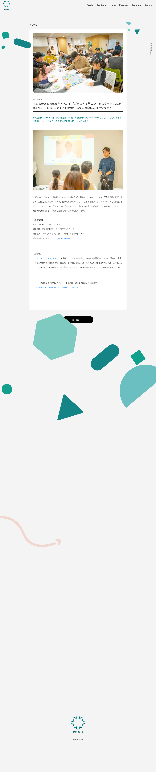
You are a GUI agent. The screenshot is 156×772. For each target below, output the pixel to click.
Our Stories (102, 5)
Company (136, 5)
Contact (148, 5)
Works (90, 5)
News (113, 5)
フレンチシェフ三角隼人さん (45, 258)
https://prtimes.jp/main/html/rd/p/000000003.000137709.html (57, 287)
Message (123, 5)
